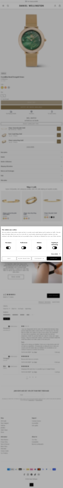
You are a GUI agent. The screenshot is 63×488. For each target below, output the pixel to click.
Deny (9, 258)
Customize (38, 258)
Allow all (53, 258)
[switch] (23, 247)
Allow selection (24, 258)
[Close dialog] (60, 221)
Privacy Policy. (47, 265)
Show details (54, 254)
